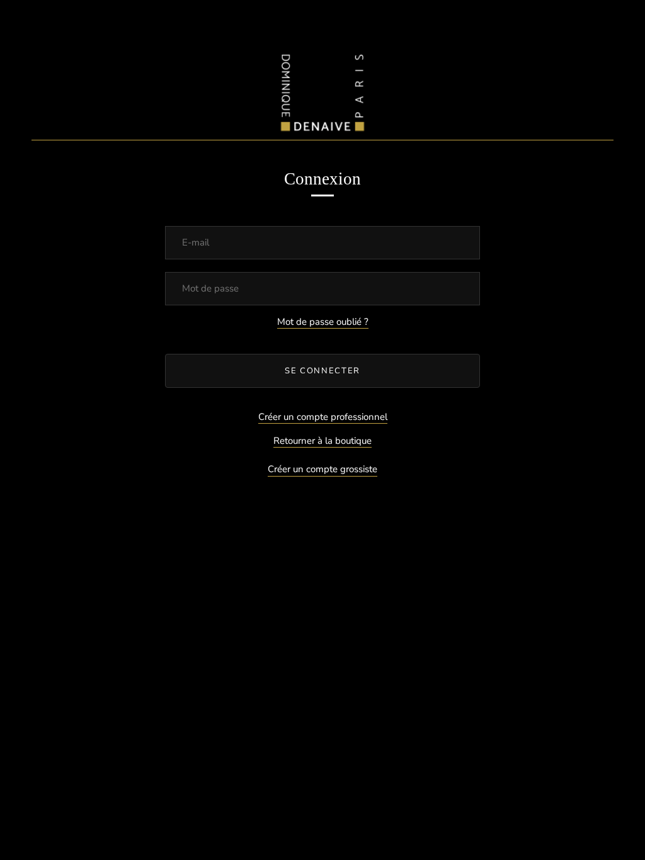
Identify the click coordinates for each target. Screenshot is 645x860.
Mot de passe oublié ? (322, 321)
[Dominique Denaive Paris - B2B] (322, 89)
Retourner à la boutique (322, 440)
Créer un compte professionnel (322, 416)
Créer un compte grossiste (322, 469)
